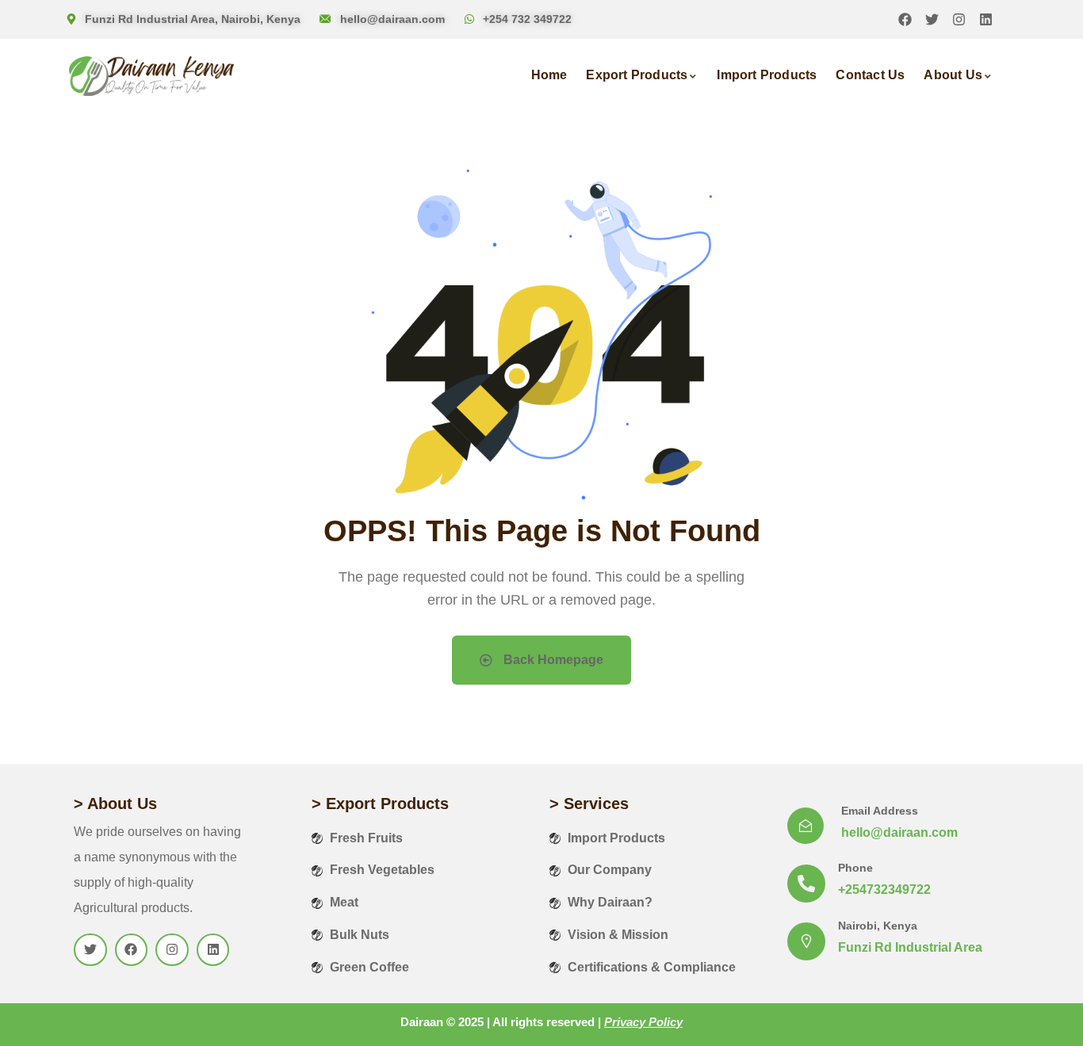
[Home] (151, 76)
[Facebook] (905, 19)
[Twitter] (932, 19)
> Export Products (380, 803)
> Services (589, 803)
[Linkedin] (986, 19)
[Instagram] (959, 19)
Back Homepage (551, 659)
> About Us (115, 803)
